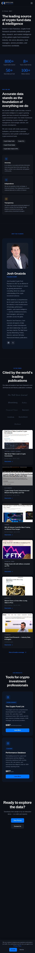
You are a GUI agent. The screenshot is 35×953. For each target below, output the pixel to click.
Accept (13, 949)
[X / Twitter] (13, 342)
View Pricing (17, 820)
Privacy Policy (17, 946)
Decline (22, 949)
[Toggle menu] (32, 3)
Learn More (17, 730)
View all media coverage (16, 652)
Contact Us (17, 826)
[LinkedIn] (8, 342)
